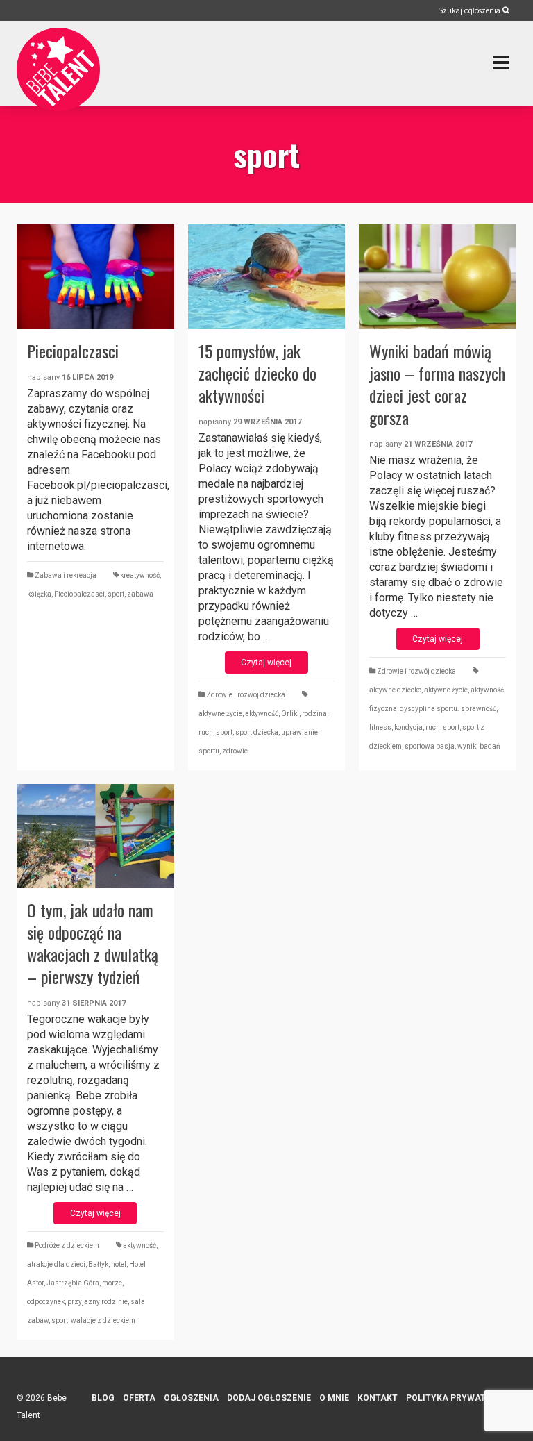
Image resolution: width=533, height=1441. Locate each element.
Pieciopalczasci (79, 594)
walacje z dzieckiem (103, 1320)
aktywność (261, 713)
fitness (380, 727)
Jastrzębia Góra (72, 1283)
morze (112, 1283)
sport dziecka (256, 732)
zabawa (140, 594)
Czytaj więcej (266, 662)
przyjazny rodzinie (97, 1302)
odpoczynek (46, 1302)
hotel (118, 1264)
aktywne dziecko (395, 690)
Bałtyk (98, 1264)
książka (39, 594)
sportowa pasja (430, 746)
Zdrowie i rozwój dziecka (245, 695)
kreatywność (140, 575)
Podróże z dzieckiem (67, 1245)
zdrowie (235, 751)
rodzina (314, 713)
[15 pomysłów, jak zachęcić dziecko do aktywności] (267, 276)
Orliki (290, 713)
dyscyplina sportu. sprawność (448, 709)
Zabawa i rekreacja (65, 575)
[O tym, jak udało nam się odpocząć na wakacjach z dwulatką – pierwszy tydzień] (95, 836)
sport (116, 594)
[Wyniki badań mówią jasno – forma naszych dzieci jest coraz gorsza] (437, 276)
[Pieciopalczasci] (95, 276)
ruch (205, 732)
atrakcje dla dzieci (56, 1264)
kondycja (408, 727)
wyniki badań (478, 746)
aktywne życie (220, 713)
